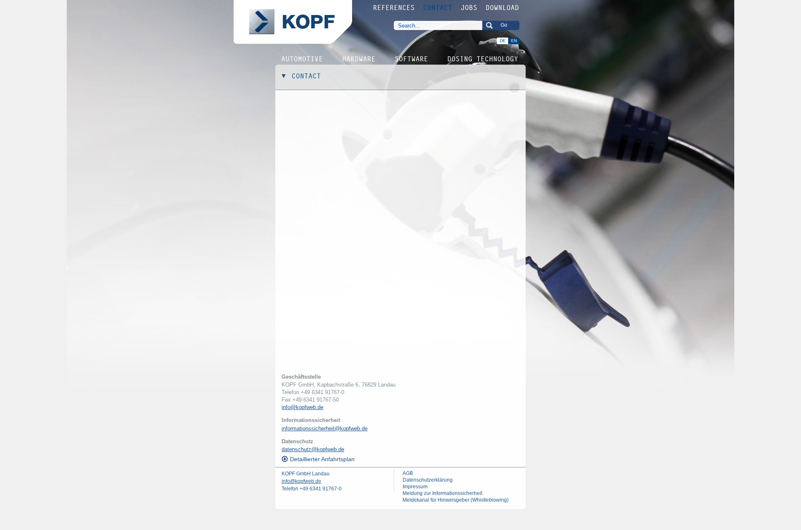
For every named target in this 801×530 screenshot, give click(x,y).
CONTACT (438, 7)
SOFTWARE (411, 58)
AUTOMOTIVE (302, 58)
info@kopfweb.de (302, 407)
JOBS (469, 7)
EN (514, 40)
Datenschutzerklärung (428, 480)
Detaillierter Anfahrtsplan (322, 459)
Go (504, 25)
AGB (408, 473)
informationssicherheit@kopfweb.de (325, 428)
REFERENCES (394, 7)
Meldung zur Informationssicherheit (442, 493)
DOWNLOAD (502, 7)
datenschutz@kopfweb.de (313, 449)
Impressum (415, 487)
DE (503, 40)
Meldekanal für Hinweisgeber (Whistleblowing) (456, 500)
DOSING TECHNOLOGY (483, 58)
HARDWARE (359, 58)
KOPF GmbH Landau (306, 474)
